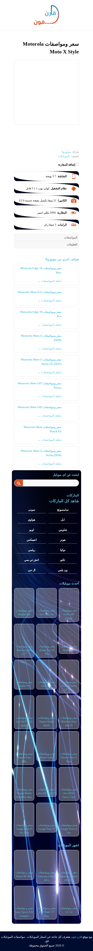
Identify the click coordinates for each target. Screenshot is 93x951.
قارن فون (76, 936)
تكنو (62, 560)
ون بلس (62, 570)
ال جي (31, 570)
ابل (63, 519)
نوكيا (63, 550)
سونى (31, 509)
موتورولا (50, 259)
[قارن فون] (46, 14)
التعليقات (72, 244)
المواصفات (70, 237)
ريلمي (31, 550)
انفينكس (32, 539)
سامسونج (63, 509)
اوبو (31, 529)
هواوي (31, 519)
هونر (63, 539)
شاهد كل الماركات (64, 501)
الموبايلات (64, 156)
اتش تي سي (31, 560)
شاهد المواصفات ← (49, 281)
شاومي (63, 529)
